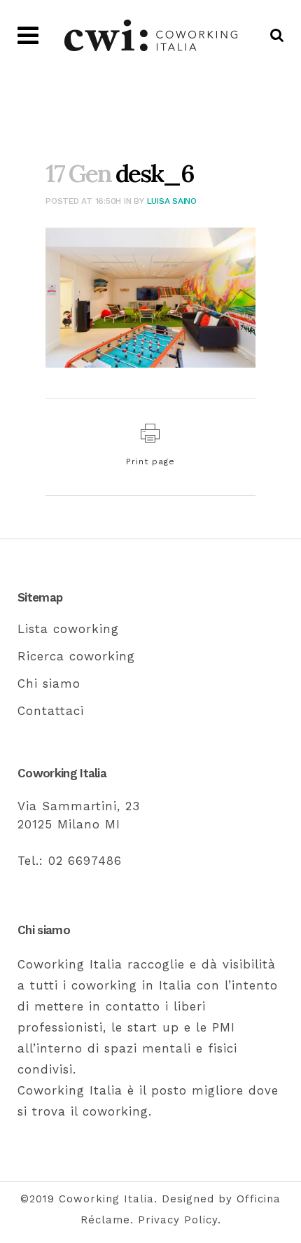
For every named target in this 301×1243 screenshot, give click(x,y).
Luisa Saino (172, 201)
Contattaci (51, 711)
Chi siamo (49, 683)
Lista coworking (68, 629)
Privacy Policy (178, 1220)
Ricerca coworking (76, 656)
